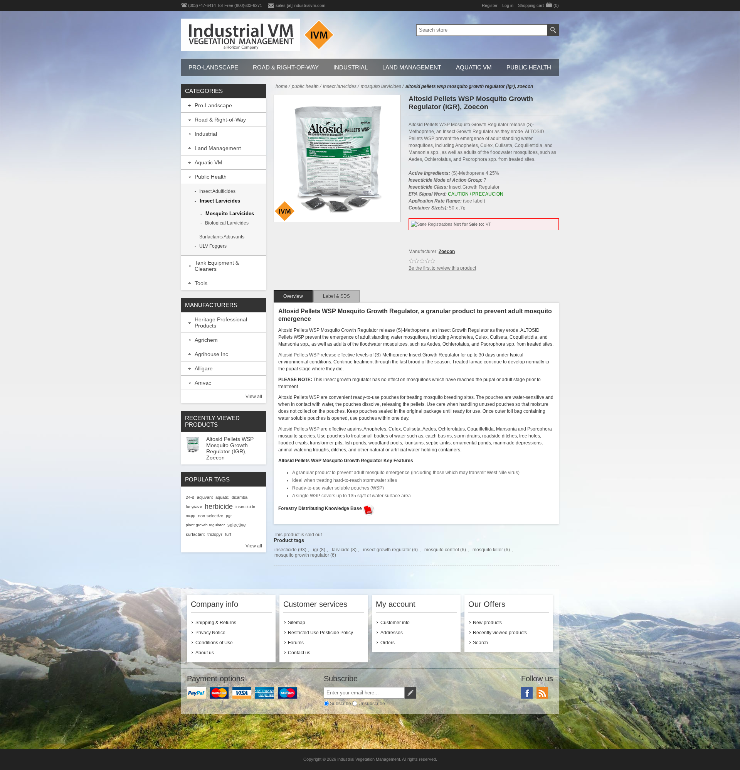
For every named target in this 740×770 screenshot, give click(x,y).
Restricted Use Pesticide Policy (320, 632)
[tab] (293, 296)
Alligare (204, 368)
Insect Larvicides (220, 201)
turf (228, 534)
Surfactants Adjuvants (221, 237)
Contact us (299, 652)
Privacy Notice (210, 632)
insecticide (285, 549)
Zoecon (447, 251)
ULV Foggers (213, 246)
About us (204, 652)
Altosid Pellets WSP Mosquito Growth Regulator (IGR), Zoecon (230, 448)
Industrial (350, 67)
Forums (296, 642)
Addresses (391, 632)
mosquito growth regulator (301, 555)
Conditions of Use (214, 642)
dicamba (239, 497)
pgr (229, 515)
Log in (507, 5)
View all (254, 396)
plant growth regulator (205, 525)
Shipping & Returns (215, 622)
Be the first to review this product (442, 268)
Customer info (395, 622)
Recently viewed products (500, 632)
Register (490, 5)
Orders (387, 642)
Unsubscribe (371, 703)
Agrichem (206, 340)
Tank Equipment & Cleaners (217, 266)
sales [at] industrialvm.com (300, 5)
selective (236, 525)
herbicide (219, 506)
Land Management (411, 67)
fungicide (194, 506)
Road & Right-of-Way (286, 67)
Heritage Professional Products (221, 322)
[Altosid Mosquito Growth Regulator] (192, 445)
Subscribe (340, 703)
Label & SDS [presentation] (336, 296)
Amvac (203, 383)
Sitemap (296, 622)
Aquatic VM (474, 67)
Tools (201, 283)
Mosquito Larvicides (229, 213)
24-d (190, 497)
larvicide (341, 549)
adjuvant (205, 497)
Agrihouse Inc (211, 354)
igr (315, 549)
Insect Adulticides (217, 191)
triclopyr (214, 534)
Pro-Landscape (213, 67)
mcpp (190, 515)
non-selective (210, 515)
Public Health (528, 67)
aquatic (222, 497)
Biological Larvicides (227, 223)
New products (487, 622)
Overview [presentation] (293, 296)
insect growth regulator (387, 549)
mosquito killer (488, 549)
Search (480, 642)
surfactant (195, 534)
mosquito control (441, 549)
